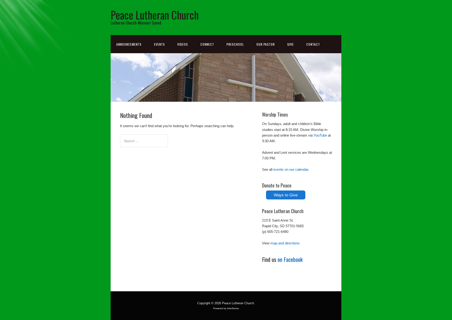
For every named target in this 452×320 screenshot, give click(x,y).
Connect (207, 44)
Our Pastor (265, 44)
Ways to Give (286, 195)
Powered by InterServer (226, 308)
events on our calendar (290, 169)
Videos (182, 44)
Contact (313, 44)
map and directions (285, 243)
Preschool (235, 44)
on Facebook (290, 259)
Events (159, 44)
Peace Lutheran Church (155, 15)
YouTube (320, 135)
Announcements (128, 44)
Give (290, 44)
